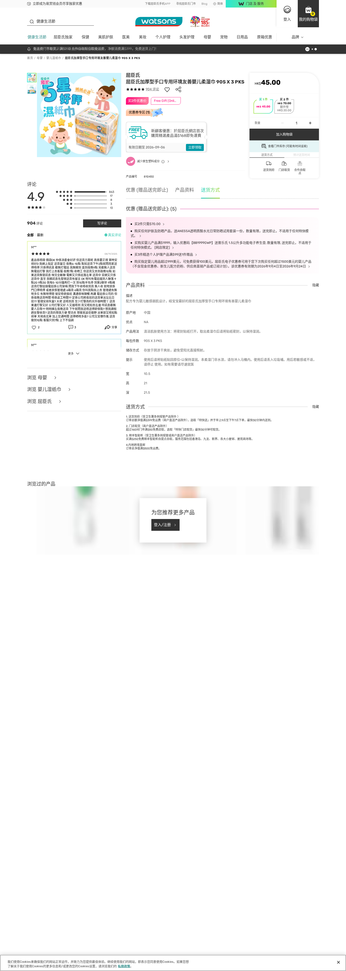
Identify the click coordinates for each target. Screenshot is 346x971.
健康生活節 (37, 37)
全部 (30, 235)
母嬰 (207, 37)
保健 (85, 37)
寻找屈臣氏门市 (186, 3)
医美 (126, 37)
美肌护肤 (105, 37)
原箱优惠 (264, 37)
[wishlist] (167, 89)
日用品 (242, 37)
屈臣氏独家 (63, 37)
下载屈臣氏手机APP (157, 3)
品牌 (295, 37)
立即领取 (194, 147)
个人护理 (162, 37)
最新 (40, 235)
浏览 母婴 (37, 377)
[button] (308, 13)
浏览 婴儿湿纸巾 (44, 389)
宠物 (224, 37)
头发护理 (186, 37)
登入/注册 (162, 525)
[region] (173, 963)
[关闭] (338, 962)
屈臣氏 (133, 75)
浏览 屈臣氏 (40, 401)
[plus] (310, 123)
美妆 (142, 37)
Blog (204, 3)
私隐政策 (124, 966)
